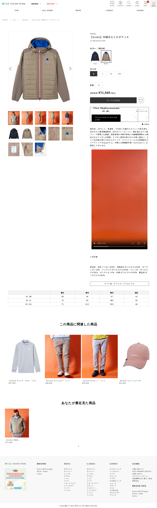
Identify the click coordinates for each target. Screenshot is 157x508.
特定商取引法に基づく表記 (142, 478)
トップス (67, 474)
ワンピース (91, 488)
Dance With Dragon (45, 469)
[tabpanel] (17, 426)
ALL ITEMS (47, 10)
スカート (90, 485)
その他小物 (114, 490)
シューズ (113, 483)
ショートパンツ (70, 483)
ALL (14, 20)
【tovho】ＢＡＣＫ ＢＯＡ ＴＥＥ (23, 381)
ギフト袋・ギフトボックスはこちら (119, 283)
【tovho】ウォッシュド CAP (130, 381)
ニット (66, 478)
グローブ (113, 485)
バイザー (113, 478)
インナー (67, 488)
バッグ (112, 474)
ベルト (112, 488)
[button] (11, 67)
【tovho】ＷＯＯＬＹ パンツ (93, 381)
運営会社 (135, 481)
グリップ (113, 495)
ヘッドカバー (114, 471)
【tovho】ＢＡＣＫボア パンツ (58, 381)
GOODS (140, 10)
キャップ (113, 476)
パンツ (66, 481)
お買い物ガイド (138, 469)
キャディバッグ (115, 469)
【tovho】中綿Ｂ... (13, 440)
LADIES (109, 10)
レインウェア (69, 485)
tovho (39, 474)
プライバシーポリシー (140, 476)
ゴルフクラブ (114, 493)
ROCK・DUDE (42, 471)
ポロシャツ (68, 469)
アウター (67, 476)
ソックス (67, 490)
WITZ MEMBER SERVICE (141, 471)
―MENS (24, 20)
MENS (78, 10)
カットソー (68, 471)
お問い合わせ (137, 474)
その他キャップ (115, 481)
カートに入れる (113, 100)
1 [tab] (78, 446)
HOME (5, 20)
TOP (17, 10)
